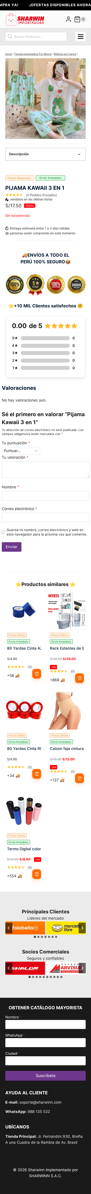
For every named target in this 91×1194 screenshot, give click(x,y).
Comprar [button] (36, 673)
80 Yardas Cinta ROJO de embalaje (24, 748)
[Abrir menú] (80, 36)
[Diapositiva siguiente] (82, 928)
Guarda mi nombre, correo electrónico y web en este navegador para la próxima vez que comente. (47, 532)
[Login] (68, 19)
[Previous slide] (8, 98)
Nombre (10, 487)
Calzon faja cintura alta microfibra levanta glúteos (67, 748)
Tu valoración (15, 457)
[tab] (35, 937)
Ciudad (12, 1053)
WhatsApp (15, 1035)
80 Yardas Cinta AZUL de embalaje (24, 648)
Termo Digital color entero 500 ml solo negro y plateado (24, 849)
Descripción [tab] (19, 154)
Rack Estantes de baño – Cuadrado (67, 648)
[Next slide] (82, 98)
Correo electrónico (19, 509)
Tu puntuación (16, 443)
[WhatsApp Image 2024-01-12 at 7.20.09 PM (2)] (45, 98)
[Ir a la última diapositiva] (8, 928)
